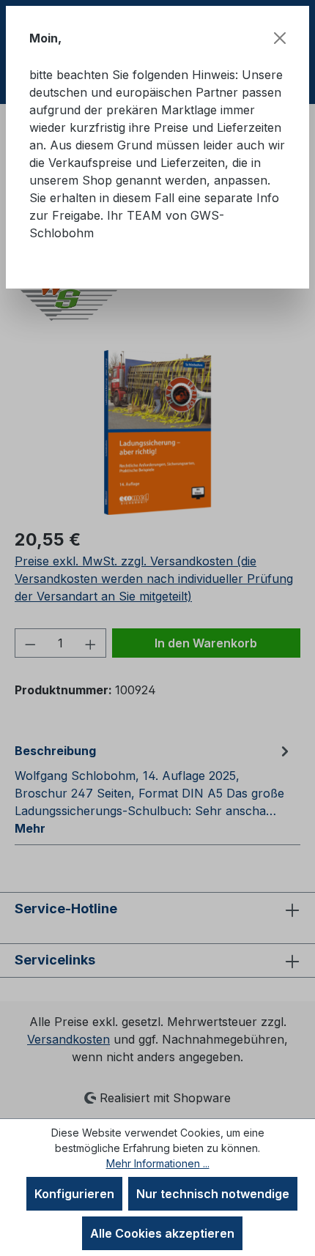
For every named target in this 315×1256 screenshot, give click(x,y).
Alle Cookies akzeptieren (162, 1233)
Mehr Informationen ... (158, 1163)
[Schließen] (280, 38)
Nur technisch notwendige (212, 1193)
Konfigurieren (74, 1193)
